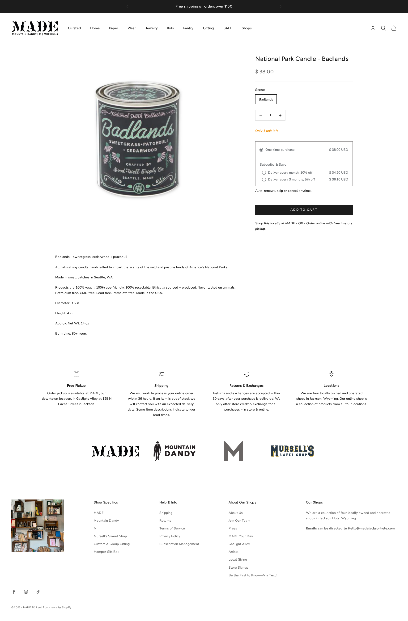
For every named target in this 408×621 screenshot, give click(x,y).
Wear (132, 28)
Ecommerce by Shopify (57, 607)
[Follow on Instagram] (26, 591)
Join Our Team (239, 520)
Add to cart (304, 210)
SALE (228, 28)
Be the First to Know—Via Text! (252, 575)
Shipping (165, 513)
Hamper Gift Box (106, 552)
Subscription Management (179, 544)
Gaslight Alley (239, 544)
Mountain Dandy (106, 520)
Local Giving (238, 559)
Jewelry (151, 28)
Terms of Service (172, 528)
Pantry (188, 28)
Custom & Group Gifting (112, 544)
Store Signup (238, 567)
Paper (113, 28)
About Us (236, 513)
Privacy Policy (169, 536)
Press (233, 528)
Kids (170, 28)
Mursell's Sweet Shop (110, 536)
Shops (247, 28)
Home (95, 28)
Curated (74, 28)
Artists (233, 552)
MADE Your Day (241, 536)
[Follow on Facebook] (13, 591)
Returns (165, 520)
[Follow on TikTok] (38, 591)
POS (34, 607)
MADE (98, 513)
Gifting (208, 28)
